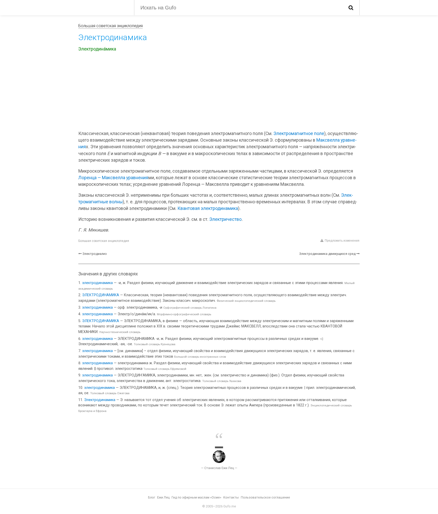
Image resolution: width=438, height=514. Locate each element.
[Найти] (350, 7)
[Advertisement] (219, 92)
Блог (151, 497)
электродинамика (97, 283)
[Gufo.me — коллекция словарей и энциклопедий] (102, 7)
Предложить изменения (342, 240)
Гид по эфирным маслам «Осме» (196, 497)
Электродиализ (94, 254)
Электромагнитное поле (298, 133)
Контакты (231, 497)
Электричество (225, 219)
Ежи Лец (163, 497)
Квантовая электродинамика (207, 208)
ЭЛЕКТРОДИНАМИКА (100, 295)
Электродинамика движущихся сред (327, 254)
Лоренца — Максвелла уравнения (113, 177)
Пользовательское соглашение (265, 497)
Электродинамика (99, 400)
